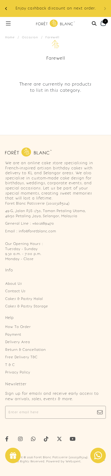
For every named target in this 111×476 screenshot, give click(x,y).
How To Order (18, 327)
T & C (10, 365)
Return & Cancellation (25, 349)
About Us (13, 283)
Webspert (73, 461)
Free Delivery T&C (21, 357)
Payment (13, 334)
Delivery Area (17, 342)
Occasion (30, 37)
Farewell (52, 37)
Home (9, 37)
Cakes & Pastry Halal (24, 299)
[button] (6, 8)
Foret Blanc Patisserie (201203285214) (61, 457)
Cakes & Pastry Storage (26, 306)
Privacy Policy (17, 372)
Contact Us (15, 291)
